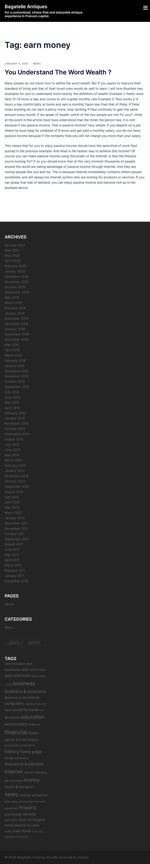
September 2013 (17, 434)
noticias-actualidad (33, 795)
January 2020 (15, 271)
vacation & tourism (16, 836)
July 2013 (12, 444)
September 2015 (17, 387)
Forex (33, 733)
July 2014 (12, 392)
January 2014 (15, 418)
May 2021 (12, 250)
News (37, 63)
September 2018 (17, 334)
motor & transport (19, 787)
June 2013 (12, 450)
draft (41, 710)
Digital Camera (34, 644)
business (24, 683)
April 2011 (12, 560)
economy (12, 717)
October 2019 (15, 287)
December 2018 (16, 318)
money (32, 780)
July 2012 (12, 497)
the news (33, 825)
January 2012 (15, 518)
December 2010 (16, 581)
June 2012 (12, 502)
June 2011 (12, 549)
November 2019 (16, 282)
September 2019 (17, 292)
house (9, 758)
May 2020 (12, 255)
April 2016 (12, 350)
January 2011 (14, 576)
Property (28, 807)
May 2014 (12, 402)
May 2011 (12, 555)
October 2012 (15, 481)
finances (34, 724)
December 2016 (16, 339)
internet (14, 772)
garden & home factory (21, 740)
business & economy (25, 691)
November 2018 (16, 324)
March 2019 (13, 303)
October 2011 (14, 534)
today (8, 831)
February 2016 (15, 360)
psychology (13, 814)
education (32, 717)
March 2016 (13, 355)
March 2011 (13, 565)
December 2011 (16, 523)
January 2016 (15, 366)
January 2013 (15, 471)
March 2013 (13, 460)
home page (31, 751)
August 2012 (14, 492)
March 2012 (13, 513)
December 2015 (16, 371)
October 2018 (15, 329)
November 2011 (16, 528)
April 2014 (12, 408)
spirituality (11, 819)
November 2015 (16, 376)
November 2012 (16, 476)
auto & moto (37, 669)
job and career (14, 780)
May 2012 (12, 507)
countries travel (25, 710)
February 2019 (15, 308)
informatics (21, 758)
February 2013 (15, 465)
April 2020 (12, 261)
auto (25, 669)
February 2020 (15, 266)
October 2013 (15, 429)
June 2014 (12, 397)
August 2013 (14, 439)
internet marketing (35, 772)
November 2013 (16, 423)
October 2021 (15, 245)
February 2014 (15, 413)
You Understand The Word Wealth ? (58, 72)
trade (17, 831)
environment (16, 724)
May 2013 (12, 455)
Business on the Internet (22, 697)
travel (26, 831)
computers (14, 703)
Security (29, 814)
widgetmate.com (14, 644)
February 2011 (15, 570)
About (9, 604)
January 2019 (15, 313)
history (12, 751)
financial (16, 732)
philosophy (11, 801)
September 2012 (17, 486)
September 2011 (17, 539)
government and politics (20, 745)
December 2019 (16, 276)
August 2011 (14, 544)
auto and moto (18, 675)
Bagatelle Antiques (26, 6)
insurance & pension (24, 763)
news (11, 794)
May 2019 (12, 297)
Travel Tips (37, 831)
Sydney (83, 857)
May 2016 (12, 345)
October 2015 (15, 381)
